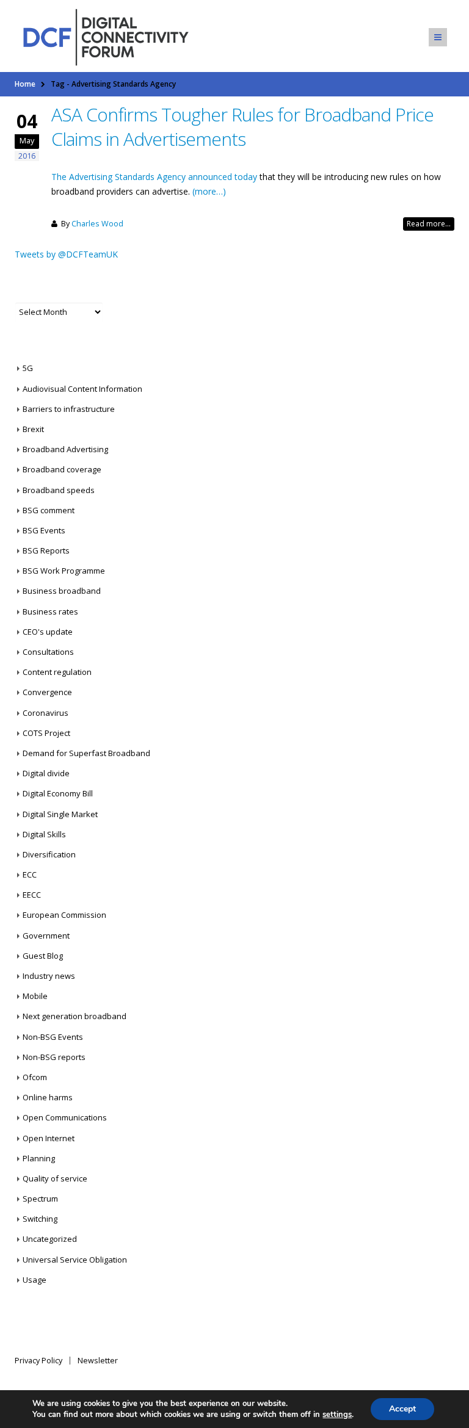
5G (28, 367)
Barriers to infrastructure (69, 408)
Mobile (35, 995)
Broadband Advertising (65, 449)
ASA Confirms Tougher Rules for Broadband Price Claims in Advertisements (242, 126)
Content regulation (57, 671)
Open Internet (49, 1138)
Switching (40, 1218)
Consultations (48, 651)
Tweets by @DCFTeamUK (66, 254)
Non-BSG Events (53, 1036)
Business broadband (62, 590)
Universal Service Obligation (75, 1259)
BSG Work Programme (64, 570)
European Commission (64, 914)
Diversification (49, 854)
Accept (402, 1409)
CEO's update (48, 631)
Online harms (48, 1097)
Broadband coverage (62, 469)
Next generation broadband (74, 1016)
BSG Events (44, 530)
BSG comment (49, 510)
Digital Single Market (60, 814)
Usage (34, 1279)
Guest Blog (43, 955)
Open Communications (65, 1117)
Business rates (50, 611)
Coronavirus (45, 712)
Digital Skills (44, 834)
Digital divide (46, 773)
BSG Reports (46, 550)
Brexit (33, 429)
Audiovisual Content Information (82, 388)
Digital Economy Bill (58, 793)
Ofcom (35, 1077)
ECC (30, 874)
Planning (39, 1158)
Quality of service (55, 1178)
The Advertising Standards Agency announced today (154, 176)
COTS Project (46, 732)
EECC (32, 894)
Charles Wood (97, 223)
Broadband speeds (59, 490)
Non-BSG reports (54, 1056)
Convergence (47, 692)
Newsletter (98, 1360)
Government (46, 935)
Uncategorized (50, 1238)
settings (337, 1414)
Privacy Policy (38, 1360)
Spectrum (40, 1198)
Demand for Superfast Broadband (86, 753)
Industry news (49, 975)
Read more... (429, 223)
